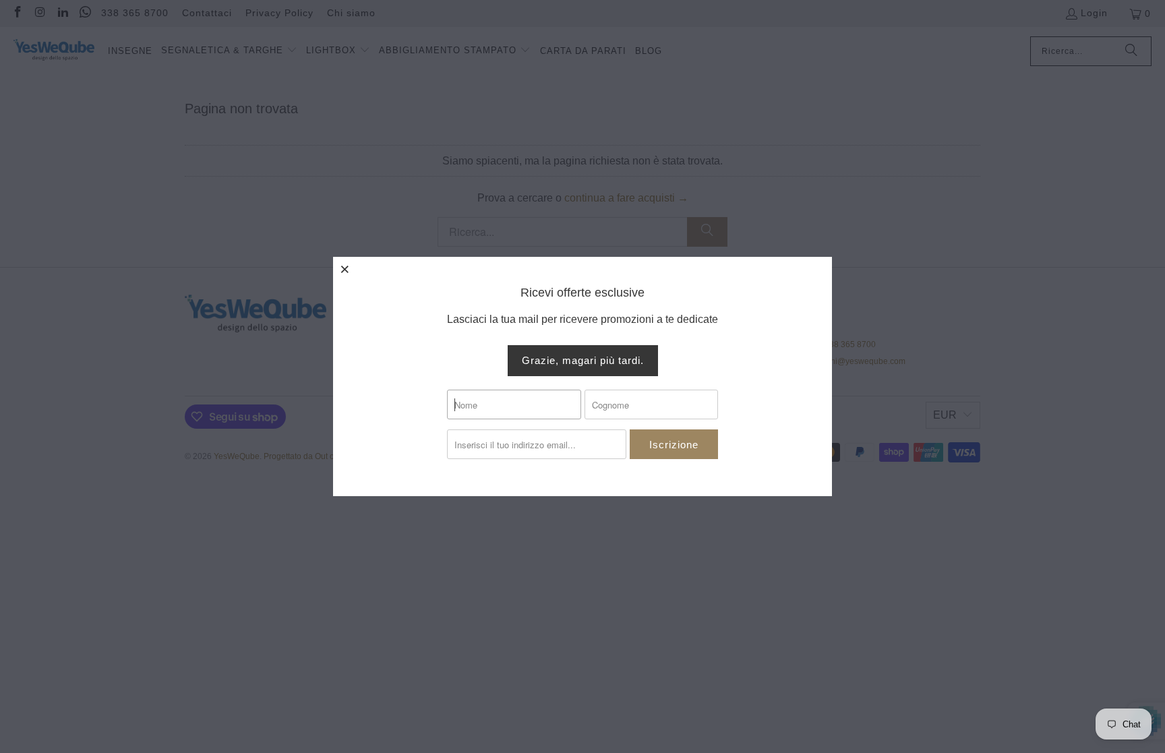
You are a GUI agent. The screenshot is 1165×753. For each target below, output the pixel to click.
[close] (345, 269)
